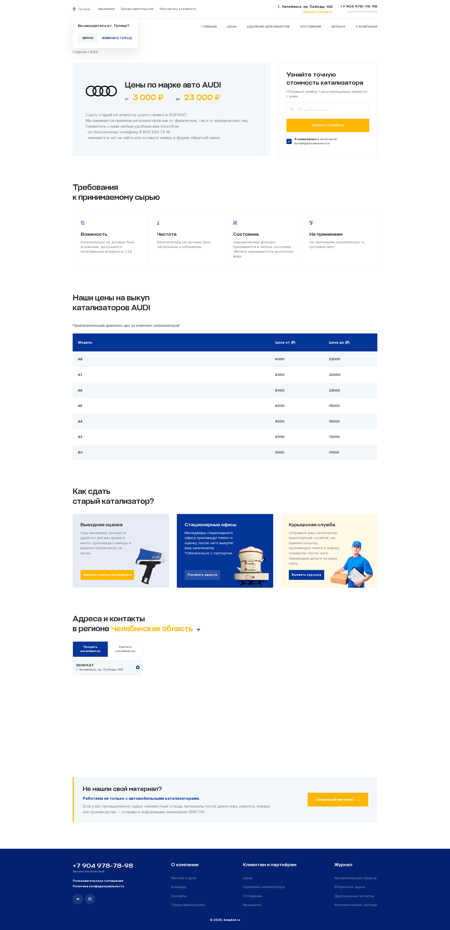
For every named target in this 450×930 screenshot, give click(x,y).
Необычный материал (338, 799)
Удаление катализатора (268, 27)
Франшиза (106, 9)
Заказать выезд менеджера (107, 575)
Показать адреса (202, 575)
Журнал (338, 27)
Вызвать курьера (306, 575)
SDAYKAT (177, 114)
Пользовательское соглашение (98, 881)
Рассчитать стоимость (178, 9)
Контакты (179, 896)
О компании (366, 27)
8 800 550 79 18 (154, 132)
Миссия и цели (183, 878)
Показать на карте (318, 12)
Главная (209, 27)
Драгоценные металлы (354, 896)
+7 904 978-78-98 (103, 866)
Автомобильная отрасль (355, 878)
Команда (178, 887)
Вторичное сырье (349, 887)
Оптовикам (310, 27)
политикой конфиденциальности (315, 141)
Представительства (137, 9)
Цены (231, 27)
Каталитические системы (355, 905)
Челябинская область (153, 629)
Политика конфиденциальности (98, 886)
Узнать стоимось (328, 125)
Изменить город (117, 38)
